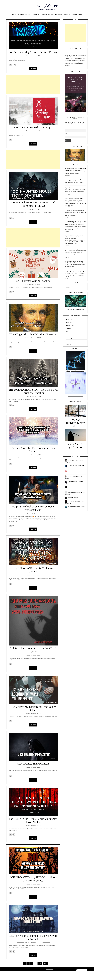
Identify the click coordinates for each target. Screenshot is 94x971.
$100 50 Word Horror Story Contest (76, 487)
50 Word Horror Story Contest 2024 (76, 481)
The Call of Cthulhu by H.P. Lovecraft (75, 309)
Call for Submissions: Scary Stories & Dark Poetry (33, 650)
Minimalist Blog (50, 969)
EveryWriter (47, 5)
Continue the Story (72, 497)
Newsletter (68, 344)
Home (14, 14)
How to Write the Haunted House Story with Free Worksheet (33, 937)
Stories (67, 331)
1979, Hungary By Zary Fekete (75, 423)
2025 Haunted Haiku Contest (33, 763)
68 (40, 963)
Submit (66, 14)
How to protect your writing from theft (76, 506)
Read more (33, 68)
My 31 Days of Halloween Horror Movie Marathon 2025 (33, 508)
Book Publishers (69, 341)
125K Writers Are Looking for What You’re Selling (33, 708)
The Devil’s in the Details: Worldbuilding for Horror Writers (33, 820)
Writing (27, 14)
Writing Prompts (69, 319)
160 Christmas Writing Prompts (33, 280)
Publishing (36, 14)
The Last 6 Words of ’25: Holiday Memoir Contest (33, 449)
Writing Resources (80, 235)
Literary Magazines (70, 338)
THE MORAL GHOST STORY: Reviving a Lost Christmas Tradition (33, 391)
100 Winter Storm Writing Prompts (33, 127)
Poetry (67, 334)
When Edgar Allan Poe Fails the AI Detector (33, 334)
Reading (20, 14)
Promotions (45, 14)
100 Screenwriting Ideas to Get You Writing (33, 52)
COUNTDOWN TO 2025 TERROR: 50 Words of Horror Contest (33, 879)
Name (66, 126)
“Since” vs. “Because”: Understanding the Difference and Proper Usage (75, 222)
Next (45, 963)
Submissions (68, 328)
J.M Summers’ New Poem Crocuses (75, 396)
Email (66, 133)
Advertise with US (76, 14)
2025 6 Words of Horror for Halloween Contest (33, 570)
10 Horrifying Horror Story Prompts (76, 465)
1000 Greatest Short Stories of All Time (77, 471)
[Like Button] (10, 65)
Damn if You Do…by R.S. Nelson (75, 445)
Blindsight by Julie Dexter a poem (75, 371)
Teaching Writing (56, 14)
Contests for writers (70, 325)
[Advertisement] (33, 84)
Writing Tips (68, 322)
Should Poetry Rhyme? (78, 261)
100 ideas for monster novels (77, 210)
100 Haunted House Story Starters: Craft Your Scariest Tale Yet (33, 204)
